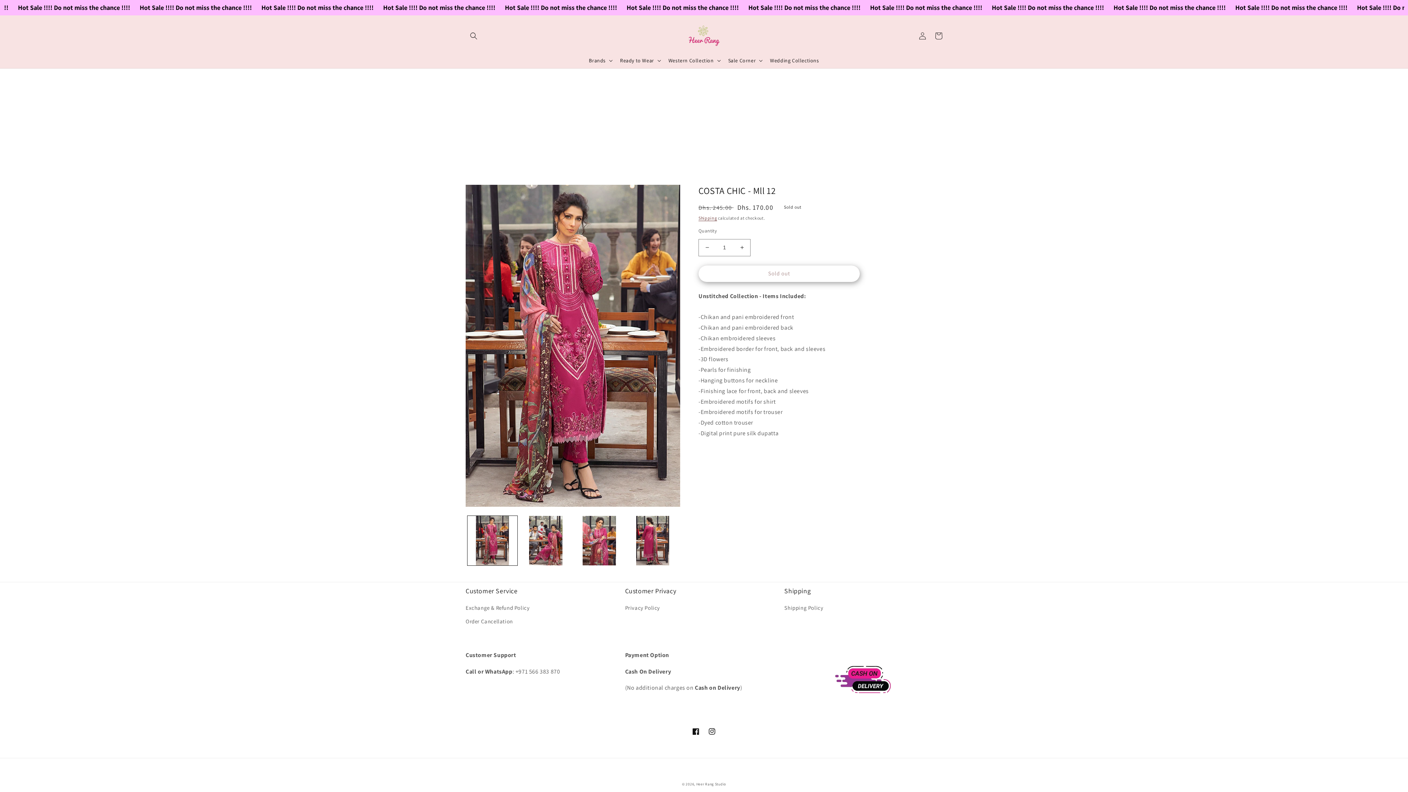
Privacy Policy (642, 607)
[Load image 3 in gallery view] (599, 541)
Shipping (707, 218)
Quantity (707, 231)
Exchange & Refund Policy (497, 607)
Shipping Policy (803, 607)
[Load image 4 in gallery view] (653, 541)
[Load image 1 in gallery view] (492, 541)
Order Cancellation (489, 621)
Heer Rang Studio (711, 784)
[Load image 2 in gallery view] (546, 541)
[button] (474, 36)
